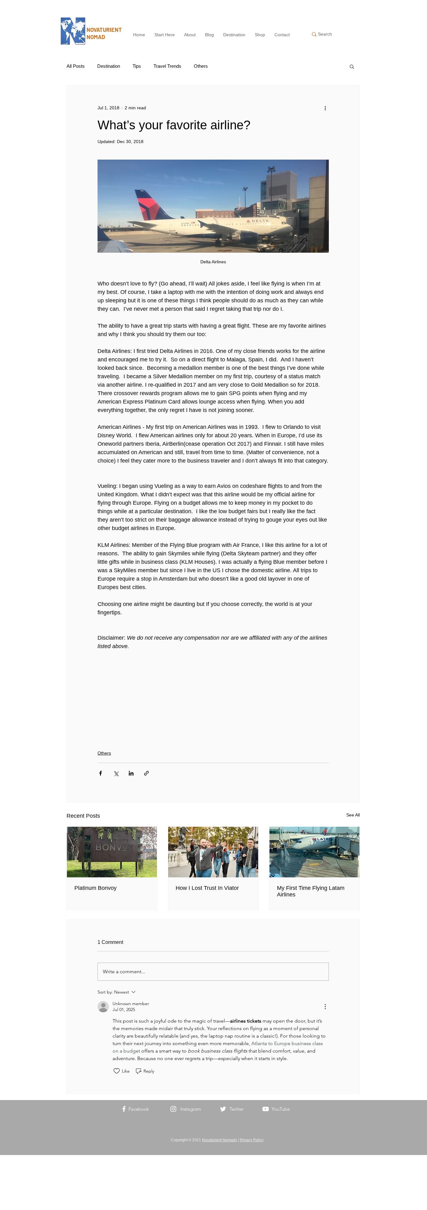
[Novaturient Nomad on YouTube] (265, 1109)
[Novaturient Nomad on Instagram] (173, 1109)
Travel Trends (167, 66)
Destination (108, 66)
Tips (137, 66)
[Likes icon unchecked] (117, 1071)
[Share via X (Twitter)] (116, 773)
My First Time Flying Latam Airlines (310, 891)
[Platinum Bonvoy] (112, 852)
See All (353, 814)
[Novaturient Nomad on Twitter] (223, 1109)
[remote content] (213, 697)
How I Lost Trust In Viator (207, 888)
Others (201, 66)
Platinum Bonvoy (95, 888)
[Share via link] (146, 773)
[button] (352, 66)
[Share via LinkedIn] (131, 773)
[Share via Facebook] (100, 773)
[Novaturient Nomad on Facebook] (124, 1109)
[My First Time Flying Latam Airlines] (314, 852)
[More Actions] (325, 1006)
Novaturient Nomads (219, 1140)
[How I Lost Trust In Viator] (213, 852)
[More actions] (325, 108)
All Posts (76, 66)
